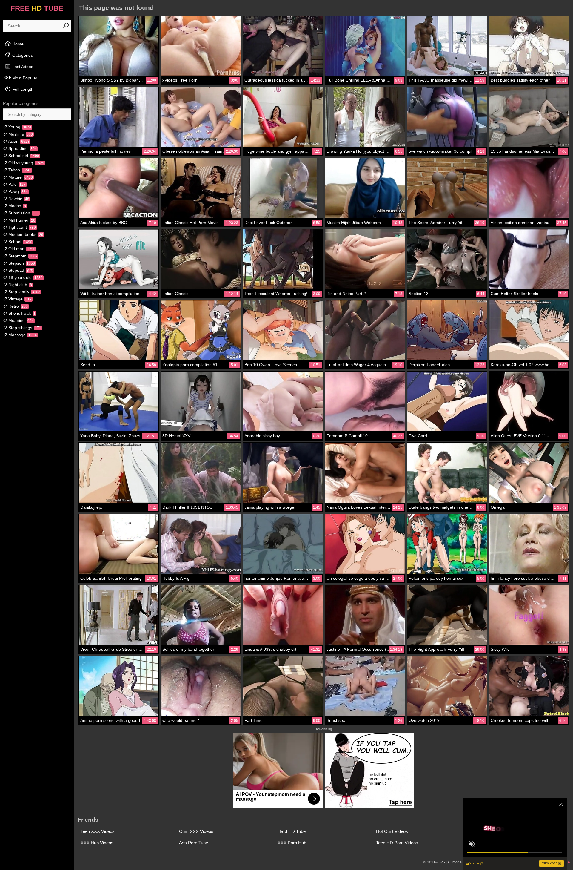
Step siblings (24, 327)
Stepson (21, 263)
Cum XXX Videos (196, 831)
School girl (23, 155)
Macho (16, 205)
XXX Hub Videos (97, 842)
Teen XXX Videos (98, 831)
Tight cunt (21, 227)
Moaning (20, 320)
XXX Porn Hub (292, 842)
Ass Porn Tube (193, 842)
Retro (17, 306)
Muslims (20, 134)
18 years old (25, 277)
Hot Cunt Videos (392, 831)
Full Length (22, 89)
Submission (23, 213)
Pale (16, 184)
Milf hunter (21, 220)
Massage (22, 334)
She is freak (21, 313)
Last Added (22, 66)
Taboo (19, 170)
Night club (19, 284)
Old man (21, 248)
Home (17, 44)
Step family (23, 291)
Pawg (17, 191)
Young (19, 127)
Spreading (22, 148)
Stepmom (22, 256)
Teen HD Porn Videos (397, 842)
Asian (18, 141)
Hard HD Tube (292, 831)
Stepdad (20, 270)
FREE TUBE (36, 8)
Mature (20, 177)
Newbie (18, 198)
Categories (22, 55)
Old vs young (25, 162)
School (19, 241)
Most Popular (24, 78)
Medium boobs (25, 234)
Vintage (19, 299)
